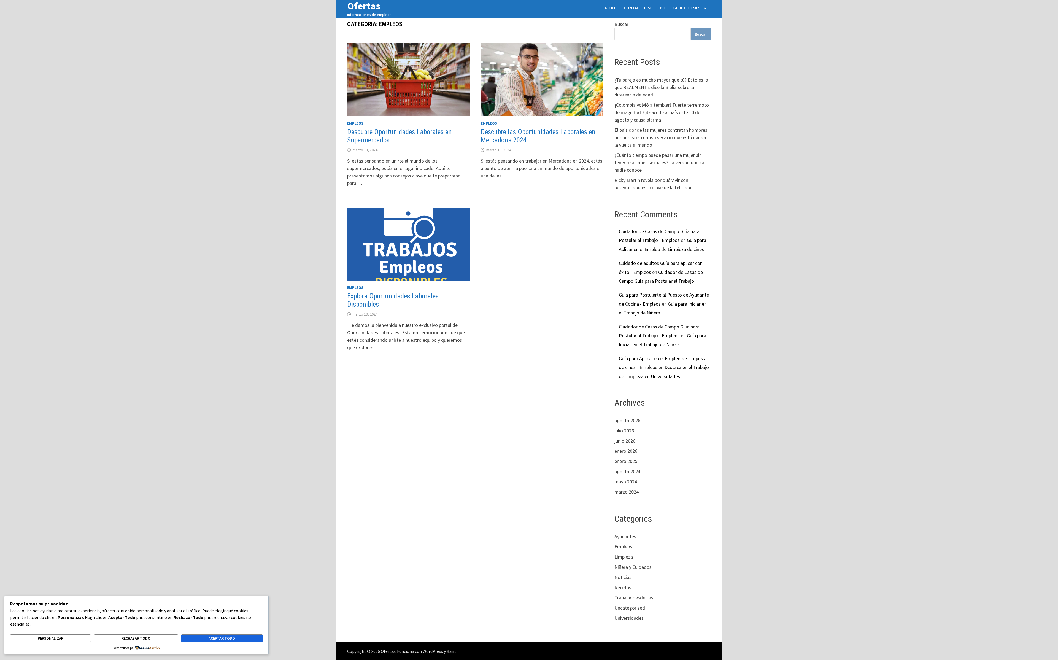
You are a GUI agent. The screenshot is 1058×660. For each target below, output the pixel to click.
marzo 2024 (626, 492)
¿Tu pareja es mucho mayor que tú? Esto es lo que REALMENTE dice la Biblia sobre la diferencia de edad (661, 87)
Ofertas (388, 651)
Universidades (629, 618)
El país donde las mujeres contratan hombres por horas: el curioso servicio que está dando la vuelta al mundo (660, 137)
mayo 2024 (625, 481)
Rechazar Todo (136, 638)
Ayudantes (625, 536)
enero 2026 (625, 451)
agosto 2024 (627, 471)
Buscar (621, 24)
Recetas (622, 587)
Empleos (355, 123)
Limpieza (623, 557)
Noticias (622, 577)
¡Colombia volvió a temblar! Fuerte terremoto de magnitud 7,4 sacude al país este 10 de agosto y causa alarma (661, 112)
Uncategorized (629, 608)
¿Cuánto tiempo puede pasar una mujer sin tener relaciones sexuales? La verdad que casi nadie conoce (661, 162)
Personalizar (50, 638)
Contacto (634, 7)
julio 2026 (624, 430)
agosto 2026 (627, 420)
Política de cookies (680, 7)
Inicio (609, 7)
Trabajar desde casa (635, 597)
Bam (451, 651)
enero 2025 (625, 461)
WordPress (433, 651)
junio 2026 (624, 441)
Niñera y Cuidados (633, 567)
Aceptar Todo (222, 638)
